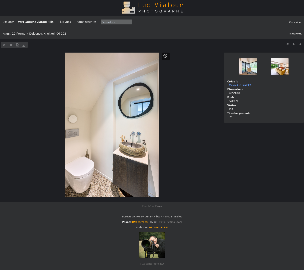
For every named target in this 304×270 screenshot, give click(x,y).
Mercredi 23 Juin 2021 (240, 84)
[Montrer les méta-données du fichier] (18, 45)
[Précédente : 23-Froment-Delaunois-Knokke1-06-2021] (294, 44)
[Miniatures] (288, 44)
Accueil (6, 33)
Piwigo (158, 206)
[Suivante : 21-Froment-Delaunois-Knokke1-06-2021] (300, 44)
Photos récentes (86, 22)
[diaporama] (11, 45)
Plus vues (64, 22)
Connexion (295, 22)
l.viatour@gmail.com (170, 222)
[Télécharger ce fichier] (24, 45)
